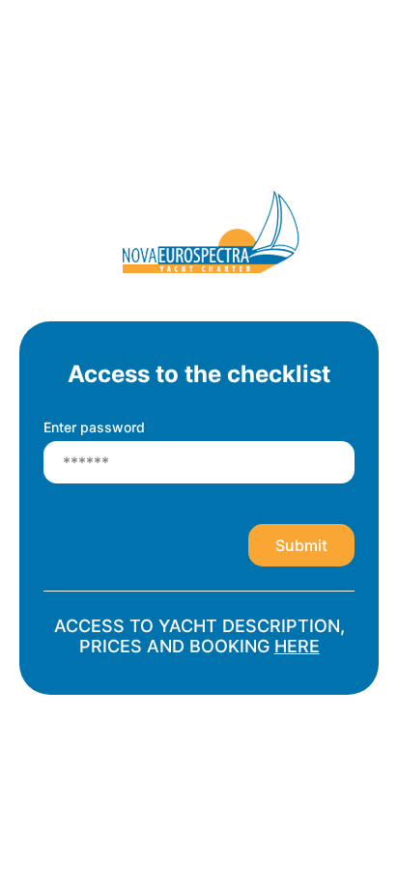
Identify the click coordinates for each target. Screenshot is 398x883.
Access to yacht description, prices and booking (199, 636)
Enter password (94, 427)
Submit (301, 545)
